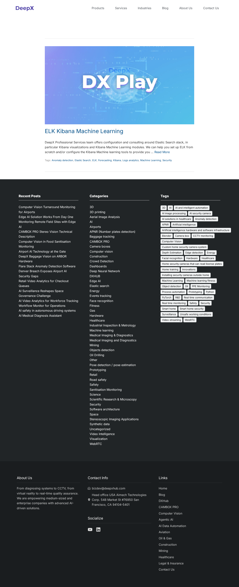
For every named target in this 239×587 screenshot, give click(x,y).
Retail (93, 375)
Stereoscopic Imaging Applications (114, 419)
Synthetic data (100, 424)
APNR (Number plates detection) (112, 231)
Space (94, 414)
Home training (170, 269)
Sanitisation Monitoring (106, 389)
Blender (166, 235)
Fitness (94, 306)
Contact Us (211, 8)
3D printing (97, 212)
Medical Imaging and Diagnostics (113, 340)
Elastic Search (83, 160)
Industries (144, 8)
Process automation (173, 291)
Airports (95, 227)
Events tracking (100, 296)
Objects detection (102, 350)
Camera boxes (100, 246)
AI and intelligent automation (191, 207)
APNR (165, 224)
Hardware (96, 315)
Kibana (117, 160)
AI (91, 222)
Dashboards (98, 266)
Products (98, 8)
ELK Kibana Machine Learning (84, 131)
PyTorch (166, 297)
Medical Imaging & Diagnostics (111, 335)
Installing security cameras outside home (185, 274)
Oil (186, 286)
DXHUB (95, 276)
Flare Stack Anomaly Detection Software (47, 266)
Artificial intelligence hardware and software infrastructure (195, 230)
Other (93, 360)
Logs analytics (130, 160)
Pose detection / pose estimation (113, 365)
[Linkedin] (98, 529)
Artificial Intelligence (184, 224)
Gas (92, 310)
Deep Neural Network (105, 271)
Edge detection (194, 252)
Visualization (98, 439)
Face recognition (101, 301)
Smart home (169, 308)
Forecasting (105, 160)
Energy (95, 291)
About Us (185, 8)
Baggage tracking (102, 236)
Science (95, 394)
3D (92, 207)
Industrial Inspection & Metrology (113, 325)
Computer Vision (171, 241)
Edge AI (95, 281)
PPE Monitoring (201, 286)
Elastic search (99, 286)
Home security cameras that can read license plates (192, 263)
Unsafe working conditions (195, 314)
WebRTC (96, 444)
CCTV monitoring (203, 235)
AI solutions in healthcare (176, 218)
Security (167, 160)
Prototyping (98, 370)
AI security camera (200, 213)
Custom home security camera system (184, 246)
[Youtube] (90, 529)
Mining (94, 345)
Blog (165, 8)
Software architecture (105, 409)
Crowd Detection (102, 261)
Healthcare (97, 320)
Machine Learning (150, 160)
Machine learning (102, 330)
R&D (177, 297)
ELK (94, 160)
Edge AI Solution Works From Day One (46, 217)
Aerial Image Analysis (105, 217)
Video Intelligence (102, 434)
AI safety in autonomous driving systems (47, 310)
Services (121, 8)
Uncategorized (100, 429)
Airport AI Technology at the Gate (43, 251)
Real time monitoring (174, 303)
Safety (94, 384)
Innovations (188, 269)
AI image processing (174, 213)
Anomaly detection (62, 160)
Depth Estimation (171, 252)
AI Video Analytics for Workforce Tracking (48, 301)
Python (210, 291)
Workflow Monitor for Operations (42, 306)
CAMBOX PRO (99, 241)
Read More (162, 152)
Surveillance (169, 314)
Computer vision (101, 251)
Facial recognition (172, 258)
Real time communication (198, 297)
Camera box (182, 235)
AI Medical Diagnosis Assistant (40, 315)
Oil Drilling (97, 355)
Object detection (171, 286)
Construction (99, 256)
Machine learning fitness (201, 280)
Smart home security (192, 308)
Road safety (98, 380)
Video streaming (171, 319)
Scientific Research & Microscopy (113, 399)
